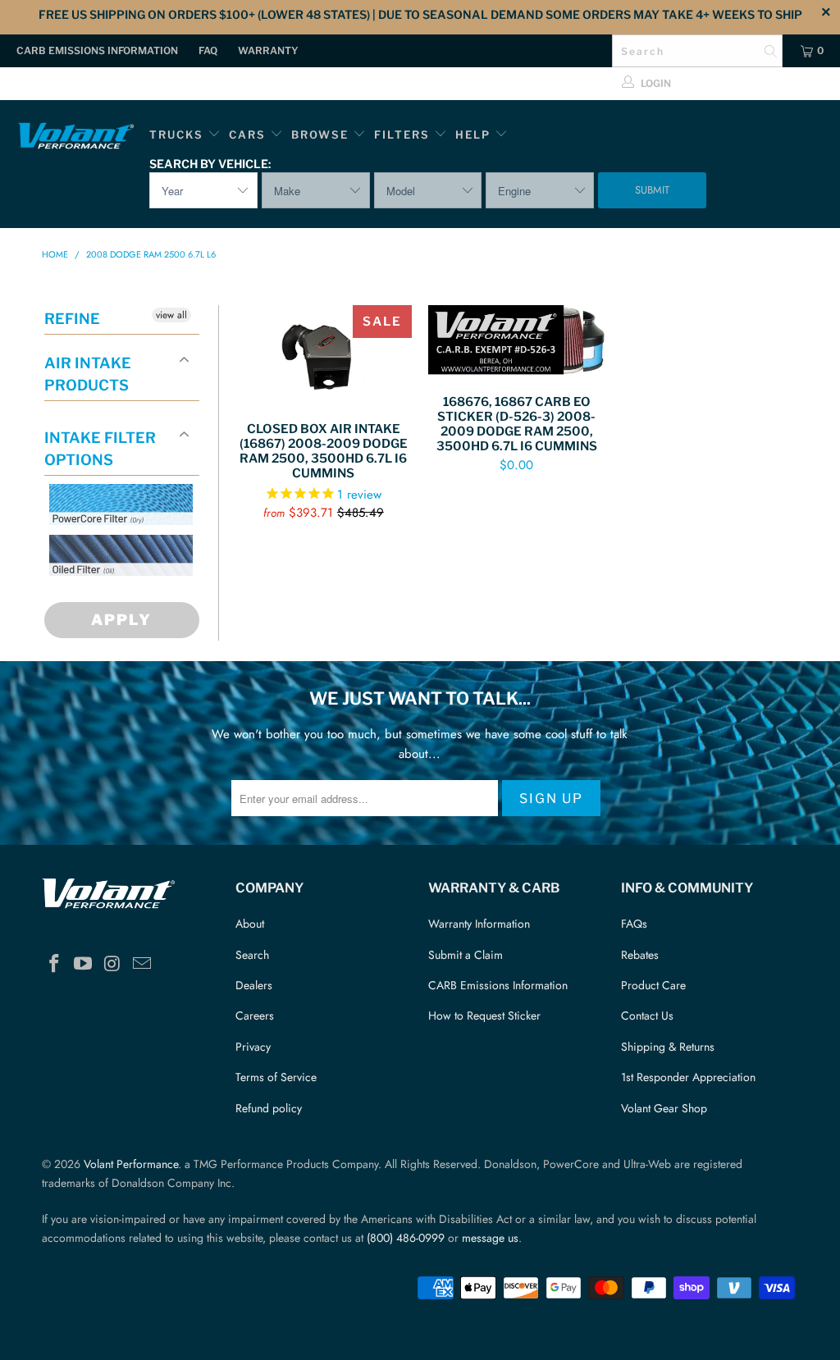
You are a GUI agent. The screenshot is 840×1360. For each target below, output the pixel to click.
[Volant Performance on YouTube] (83, 964)
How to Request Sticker (484, 1015)
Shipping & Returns (667, 1046)
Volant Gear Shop (664, 1108)
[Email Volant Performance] (142, 964)
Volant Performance (131, 1164)
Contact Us (647, 1015)
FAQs (634, 923)
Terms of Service (276, 1077)
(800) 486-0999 (406, 1238)
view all (171, 315)
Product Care (653, 985)
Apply (121, 619)
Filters (404, 134)
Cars (247, 134)
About (249, 923)
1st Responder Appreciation (688, 1077)
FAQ (208, 50)
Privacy (253, 1046)
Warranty (268, 50)
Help (473, 134)
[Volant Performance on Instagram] (113, 964)
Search (252, 955)
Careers (254, 1015)
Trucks (176, 134)
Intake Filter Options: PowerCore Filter (116, 544)
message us (490, 1238)
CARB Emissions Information (97, 50)
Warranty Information (479, 923)
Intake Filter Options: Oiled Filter (131, 595)
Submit (652, 190)
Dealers (253, 985)
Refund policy (268, 1108)
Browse (320, 134)
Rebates (640, 955)
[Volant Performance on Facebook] (54, 964)
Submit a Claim (465, 955)
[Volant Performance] (75, 138)
